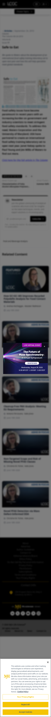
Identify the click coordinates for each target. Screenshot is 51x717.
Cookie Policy (22, 691)
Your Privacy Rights (25, 697)
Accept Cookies (25, 712)
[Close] (48, 662)
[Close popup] (44, 346)
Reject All (25, 704)
